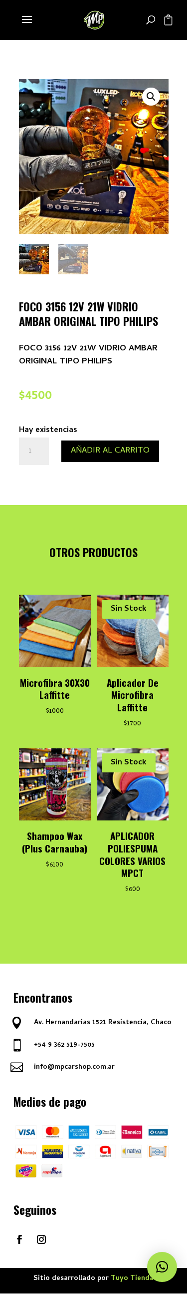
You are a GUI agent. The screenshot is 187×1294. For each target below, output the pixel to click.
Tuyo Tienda (132, 1278)
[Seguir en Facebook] (19, 1239)
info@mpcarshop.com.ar (74, 1067)
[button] (151, 97)
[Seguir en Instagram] (41, 1239)
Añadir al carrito (110, 451)
